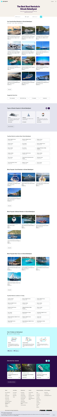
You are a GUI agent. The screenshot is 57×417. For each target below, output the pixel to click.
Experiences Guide (31, 395)
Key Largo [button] (38, 404)
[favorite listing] (20, 35)
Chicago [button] (38, 401)
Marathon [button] (38, 407)
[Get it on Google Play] (16, 351)
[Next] (49, 108)
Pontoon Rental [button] (23, 398)
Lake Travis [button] (38, 398)
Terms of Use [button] (24, 414)
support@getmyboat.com (47, 395)
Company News (31, 392)
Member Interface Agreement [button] (7, 403)
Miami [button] (37, 392)
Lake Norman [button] (38, 402)
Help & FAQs (46, 392)
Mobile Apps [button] (14, 395)
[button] (9, 23)
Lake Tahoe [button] (38, 395)
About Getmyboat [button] (7, 392)
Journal (30, 390)
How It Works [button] (15, 392)
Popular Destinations (40, 390)
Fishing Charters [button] (23, 395)
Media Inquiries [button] (7, 395)
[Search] (41, 17)
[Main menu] (55, 1)
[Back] (47, 108)
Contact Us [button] (6, 406)
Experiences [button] (23, 390)
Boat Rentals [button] (22, 392)
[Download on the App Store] (10, 351)
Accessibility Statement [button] (8, 401)
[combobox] (19, 17)
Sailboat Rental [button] (23, 401)
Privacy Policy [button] (16, 415)
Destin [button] (37, 405)
